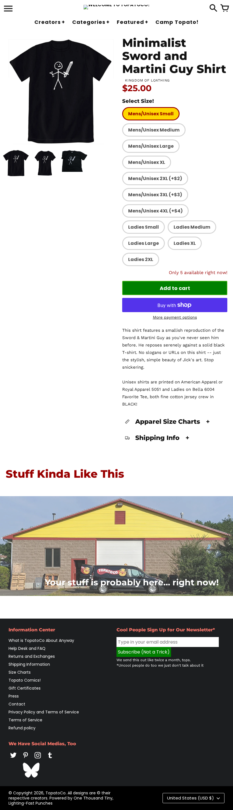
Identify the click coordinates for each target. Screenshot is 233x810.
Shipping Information (29, 664)
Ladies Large (143, 243)
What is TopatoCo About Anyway (41, 640)
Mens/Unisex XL (146, 162)
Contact (17, 704)
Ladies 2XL (140, 259)
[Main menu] (8, 9)
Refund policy (22, 728)
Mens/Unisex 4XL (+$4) (155, 211)
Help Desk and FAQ (27, 648)
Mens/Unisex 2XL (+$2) (155, 178)
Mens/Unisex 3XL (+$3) (155, 194)
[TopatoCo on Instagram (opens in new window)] (38, 759)
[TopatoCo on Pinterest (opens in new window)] (25, 759)
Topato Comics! (25, 680)
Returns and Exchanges (32, 656)
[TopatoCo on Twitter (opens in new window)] (13, 759)
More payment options (175, 317)
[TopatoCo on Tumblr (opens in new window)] (50, 759)
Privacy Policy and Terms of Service (44, 712)
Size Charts (20, 672)
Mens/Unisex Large (151, 146)
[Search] (213, 8)
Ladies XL (185, 243)
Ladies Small (143, 227)
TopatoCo (55, 793)
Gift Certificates (25, 688)
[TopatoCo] (117, 7)
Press (14, 696)
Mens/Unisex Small (151, 113)
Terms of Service (25, 720)
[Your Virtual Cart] (224, 8)
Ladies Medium (192, 227)
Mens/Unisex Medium (154, 130)
